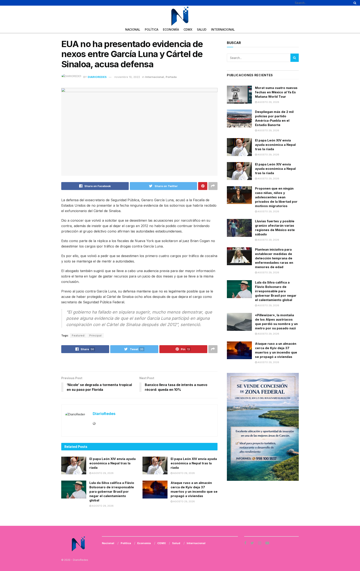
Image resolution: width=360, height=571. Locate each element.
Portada (171, 77)
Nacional (132, 29)
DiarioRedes (97, 77)
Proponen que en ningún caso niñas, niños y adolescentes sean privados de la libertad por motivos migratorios (276, 197)
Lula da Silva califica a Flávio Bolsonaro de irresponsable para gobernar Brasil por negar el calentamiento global (111, 491)
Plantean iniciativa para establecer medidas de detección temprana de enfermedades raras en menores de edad (274, 258)
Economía (171, 29)
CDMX (188, 29)
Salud (201, 29)
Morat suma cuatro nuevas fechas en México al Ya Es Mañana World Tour (276, 92)
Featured (78, 335)
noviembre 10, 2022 (127, 77)
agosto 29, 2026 (102, 473)
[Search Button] (354, 3)
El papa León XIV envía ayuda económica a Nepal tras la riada (112, 463)
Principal (95, 335)
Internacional (223, 29)
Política (151, 29)
